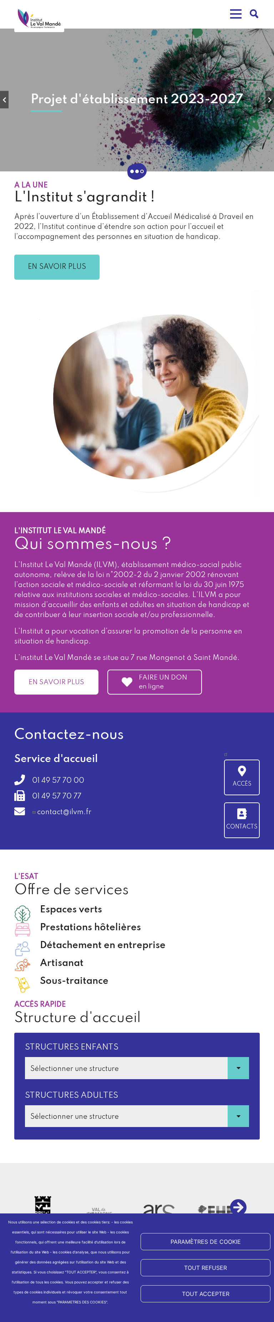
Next (269, 100)
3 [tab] (142, 171)
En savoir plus (57, 267)
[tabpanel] (137, 100)
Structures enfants (71, 1047)
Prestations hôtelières (90, 927)
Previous (4, 100)
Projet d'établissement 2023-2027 (137, 99)
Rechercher (254, 14)
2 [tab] (137, 171)
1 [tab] (132, 171)
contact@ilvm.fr (64, 812)
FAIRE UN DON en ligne (163, 682)
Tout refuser (205, 1267)
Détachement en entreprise (103, 945)
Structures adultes (71, 1095)
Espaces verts (71, 910)
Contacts (242, 827)
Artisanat (61, 963)
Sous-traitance (74, 981)
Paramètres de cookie (206, 1241)
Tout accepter (205, 1293)
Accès (242, 784)
